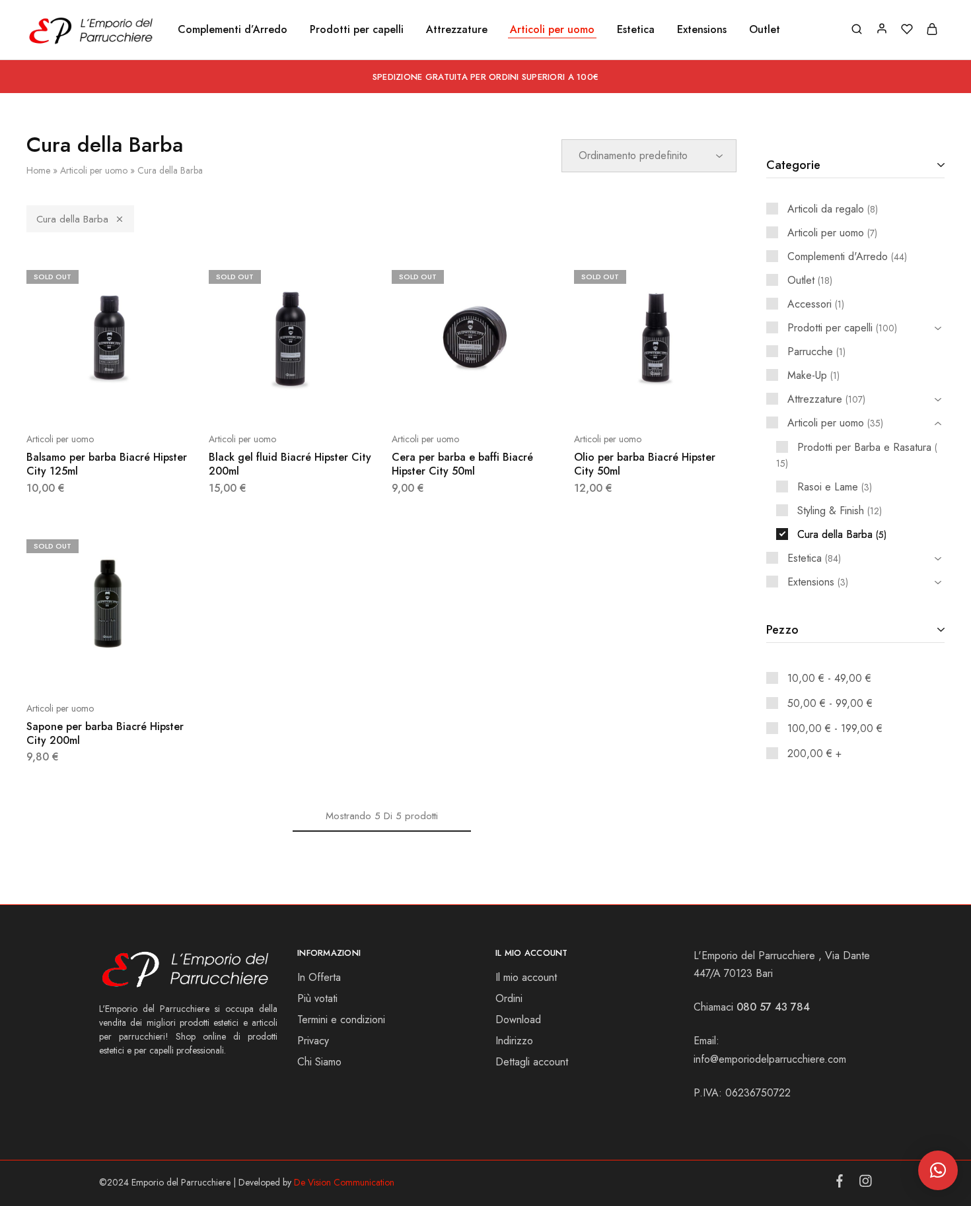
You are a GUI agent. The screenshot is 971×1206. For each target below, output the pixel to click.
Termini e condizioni (341, 1019)
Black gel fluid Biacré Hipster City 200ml (290, 464)
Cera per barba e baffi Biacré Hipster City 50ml (462, 464)
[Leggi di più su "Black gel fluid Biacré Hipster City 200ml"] (257, 399)
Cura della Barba (72, 219)
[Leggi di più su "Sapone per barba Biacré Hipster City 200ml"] (74, 668)
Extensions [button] (702, 29)
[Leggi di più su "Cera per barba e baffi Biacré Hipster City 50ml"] (440, 399)
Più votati (317, 998)
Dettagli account (531, 1061)
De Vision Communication (344, 1182)
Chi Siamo (319, 1061)
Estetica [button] (636, 29)
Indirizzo (514, 1040)
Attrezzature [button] (456, 29)
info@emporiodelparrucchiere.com (770, 1059)
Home (38, 170)
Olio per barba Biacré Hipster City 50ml (644, 464)
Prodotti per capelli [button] (357, 29)
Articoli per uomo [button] (552, 29)
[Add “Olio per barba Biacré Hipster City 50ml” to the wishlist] (688, 399)
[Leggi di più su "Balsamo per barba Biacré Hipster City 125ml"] (74, 399)
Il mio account (526, 977)
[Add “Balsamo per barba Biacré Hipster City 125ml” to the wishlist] (140, 399)
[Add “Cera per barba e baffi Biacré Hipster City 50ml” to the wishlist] (506, 399)
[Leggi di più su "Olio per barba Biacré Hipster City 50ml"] (622, 399)
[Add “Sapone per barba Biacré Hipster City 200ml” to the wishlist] (140, 668)
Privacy (313, 1040)
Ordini (508, 998)
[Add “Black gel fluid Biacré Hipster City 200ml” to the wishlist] (323, 399)
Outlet (764, 29)
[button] (938, 1170)
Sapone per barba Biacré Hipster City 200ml (105, 733)
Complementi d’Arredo (232, 29)
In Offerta (319, 977)
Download (518, 1019)
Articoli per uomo (93, 170)
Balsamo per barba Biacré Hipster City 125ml (106, 464)
